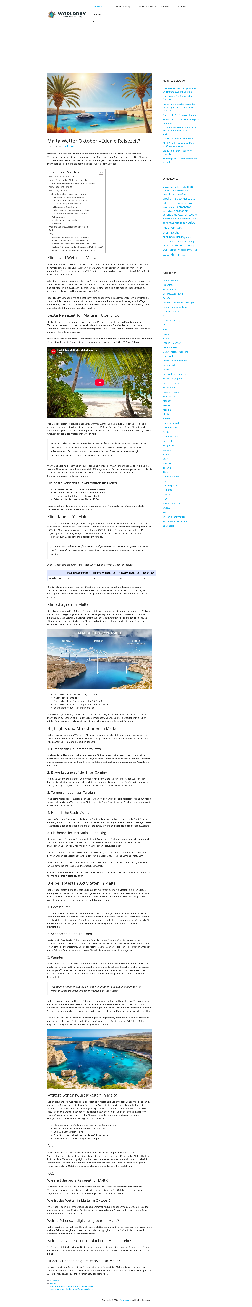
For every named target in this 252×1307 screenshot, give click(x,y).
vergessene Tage (172, 503)
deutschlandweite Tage (175, 307)
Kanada (188, 203)
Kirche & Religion (171, 382)
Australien (176, 187)
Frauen (166, 338)
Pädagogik (182, 214)
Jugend (166, 369)
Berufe (166, 298)
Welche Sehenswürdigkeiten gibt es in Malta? (74, 243)
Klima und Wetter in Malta (62, 176)
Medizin (167, 409)
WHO (165, 512)
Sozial (166, 454)
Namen (166, 418)
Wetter (166, 507)
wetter (53, 1283)
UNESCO (167, 490)
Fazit (51, 230)
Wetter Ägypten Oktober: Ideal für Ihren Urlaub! (71, 1289)
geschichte (183, 198)
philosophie (181, 211)
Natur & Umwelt (171, 423)
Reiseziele (97, 6)
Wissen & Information (174, 516)
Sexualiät (167, 449)
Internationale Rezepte (122, 6)
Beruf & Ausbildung (173, 293)
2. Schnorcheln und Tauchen (65, 220)
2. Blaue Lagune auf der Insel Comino (69, 200)
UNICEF (167, 494)
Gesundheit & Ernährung (175, 351)
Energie (167, 316)
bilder (191, 187)
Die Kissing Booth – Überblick (178, 138)
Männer (167, 400)
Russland (166, 218)
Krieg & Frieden (171, 391)
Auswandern (169, 289)
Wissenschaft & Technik (175, 521)
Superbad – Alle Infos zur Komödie (180, 115)
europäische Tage (172, 320)
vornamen (170, 249)
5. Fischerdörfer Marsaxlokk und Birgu (70, 210)
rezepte (192, 214)
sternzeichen (172, 232)
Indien (193, 199)
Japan (183, 203)
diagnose (181, 190)
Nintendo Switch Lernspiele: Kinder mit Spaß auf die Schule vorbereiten (181, 131)
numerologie (168, 211)
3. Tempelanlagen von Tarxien (66, 203)
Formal (166, 333)
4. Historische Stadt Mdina (64, 207)
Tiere (165, 472)
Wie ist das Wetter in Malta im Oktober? (71, 240)
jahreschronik (171, 203)
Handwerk (168, 356)
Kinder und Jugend (172, 378)
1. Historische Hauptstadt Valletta (68, 197)
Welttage (182, 6)
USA (173, 241)
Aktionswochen (170, 280)
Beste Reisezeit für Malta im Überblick (69, 179)
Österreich (184, 256)
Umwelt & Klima (145, 6)
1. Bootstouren (59, 217)
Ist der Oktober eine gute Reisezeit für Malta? (74, 250)
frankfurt (181, 194)
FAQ (51, 233)
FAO (165, 324)
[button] (93, 22)
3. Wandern (57, 223)
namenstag (184, 207)
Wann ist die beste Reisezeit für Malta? (71, 237)
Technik (167, 467)
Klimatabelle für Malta (60, 186)
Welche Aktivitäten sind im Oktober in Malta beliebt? (77, 246)
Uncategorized (170, 485)
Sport (165, 458)
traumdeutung (174, 237)
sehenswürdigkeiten (175, 223)
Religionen (168, 445)
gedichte (169, 198)
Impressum (125, 1300)
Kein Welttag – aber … (174, 374)
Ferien (166, 329)
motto (174, 207)
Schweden (186, 218)
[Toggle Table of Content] (100, 172)
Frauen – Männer (172, 342)
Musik (166, 414)
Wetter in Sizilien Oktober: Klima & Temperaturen (71, 1286)
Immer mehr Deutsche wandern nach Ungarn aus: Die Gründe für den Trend (180, 107)
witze (166, 255)
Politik (166, 432)
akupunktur (167, 187)
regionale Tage (170, 436)
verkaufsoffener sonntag (178, 245)
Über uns (97, 14)
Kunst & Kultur (170, 396)
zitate (175, 254)
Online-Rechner (171, 427)
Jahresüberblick (171, 365)
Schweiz (194, 219)
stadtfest (179, 228)
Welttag (183, 250)
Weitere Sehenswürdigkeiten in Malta (68, 226)
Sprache (165, 6)
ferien (172, 194)
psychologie (170, 214)
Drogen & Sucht (171, 311)
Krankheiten (169, 387)
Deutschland (170, 190)
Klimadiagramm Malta (60, 190)
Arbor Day (168, 284)
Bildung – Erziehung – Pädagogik (179, 302)
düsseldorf (190, 191)
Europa (166, 194)
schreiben (176, 218)
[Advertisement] (126, 48)
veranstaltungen (188, 241)
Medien (167, 405)
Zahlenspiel (169, 525)
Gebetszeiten (170, 347)
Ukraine (188, 238)
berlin (184, 186)
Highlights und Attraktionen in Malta (68, 193)
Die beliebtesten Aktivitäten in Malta (68, 213)
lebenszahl (167, 207)
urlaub (167, 241)
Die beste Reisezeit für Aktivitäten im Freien (73, 183)
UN (164, 481)
